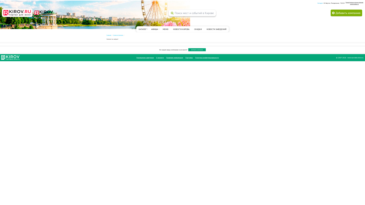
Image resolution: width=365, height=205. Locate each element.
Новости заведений (216, 29)
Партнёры (189, 58)
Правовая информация (174, 58)
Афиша (154, 29)
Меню (165, 29)
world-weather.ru (354, 4)
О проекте (160, 58)
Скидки (198, 29)
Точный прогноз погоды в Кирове (354, 2)
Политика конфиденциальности (207, 58)
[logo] (17, 12)
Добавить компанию (197, 50)
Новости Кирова (181, 29)
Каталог (142, 29)
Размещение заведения (145, 58)
